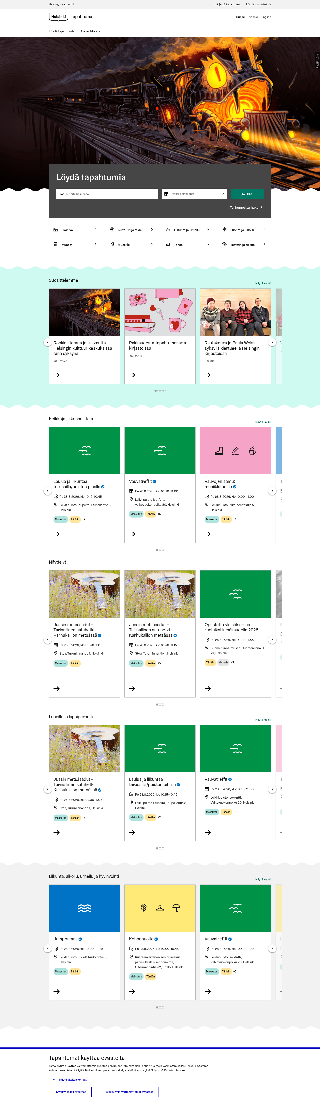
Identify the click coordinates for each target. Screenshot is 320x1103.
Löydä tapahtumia (61, 31)
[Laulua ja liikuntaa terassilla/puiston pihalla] (84, 485)
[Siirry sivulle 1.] (155, 391)
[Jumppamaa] (84, 942)
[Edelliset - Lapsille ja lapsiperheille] (48, 789)
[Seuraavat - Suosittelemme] (272, 342)
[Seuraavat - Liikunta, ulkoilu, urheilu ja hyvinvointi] (272, 948)
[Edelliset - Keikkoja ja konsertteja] (48, 491)
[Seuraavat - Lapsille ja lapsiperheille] (272, 789)
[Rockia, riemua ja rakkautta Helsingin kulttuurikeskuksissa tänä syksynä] (84, 336)
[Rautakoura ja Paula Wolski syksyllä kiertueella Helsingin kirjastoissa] (235, 336)
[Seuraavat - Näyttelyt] (272, 640)
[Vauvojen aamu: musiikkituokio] (235, 485)
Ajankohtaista (90, 31)
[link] (58, 17)
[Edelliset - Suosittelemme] (48, 342)
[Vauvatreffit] (160, 485)
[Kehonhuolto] (160, 942)
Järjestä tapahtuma (227, 4)
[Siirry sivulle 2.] (158, 391)
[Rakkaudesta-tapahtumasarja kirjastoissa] (160, 336)
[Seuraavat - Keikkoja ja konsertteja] (272, 491)
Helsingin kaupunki (61, 4)
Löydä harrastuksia (258, 4)
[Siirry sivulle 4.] (164, 391)
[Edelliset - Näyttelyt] (48, 640)
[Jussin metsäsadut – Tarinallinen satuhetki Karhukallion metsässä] (84, 633)
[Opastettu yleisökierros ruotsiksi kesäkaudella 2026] (235, 633)
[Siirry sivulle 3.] (161, 391)
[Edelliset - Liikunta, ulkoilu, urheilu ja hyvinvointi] (48, 948)
